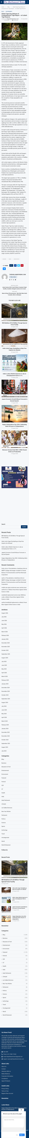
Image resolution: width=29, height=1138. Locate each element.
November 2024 (6, 691)
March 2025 (5, 676)
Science (4, 822)
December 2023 (6, 732)
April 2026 (4, 628)
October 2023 (5, 739)
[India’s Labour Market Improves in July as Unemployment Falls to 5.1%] (14, 363)
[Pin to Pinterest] (22, 265)
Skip (17, 1134)
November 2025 (6, 646)
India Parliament (6, 800)
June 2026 (4, 620)
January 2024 (5, 728)
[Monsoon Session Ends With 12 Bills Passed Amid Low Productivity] (14, 439)
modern (4, 259)
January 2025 (5, 684)
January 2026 (5, 639)
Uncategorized (5, 837)
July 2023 (4, 751)
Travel (3, 834)
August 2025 (5, 657)
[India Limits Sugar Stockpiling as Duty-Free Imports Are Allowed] (14, 337)
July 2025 (4, 661)
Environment (5, 774)
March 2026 (5, 631)
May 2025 (4, 669)
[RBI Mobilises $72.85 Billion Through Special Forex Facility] (14, 312)
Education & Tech (6, 766)
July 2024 (4, 706)
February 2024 (5, 725)
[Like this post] (11, 265)
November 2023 (6, 736)
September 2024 (6, 698)
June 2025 (4, 665)
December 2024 (6, 687)
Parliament (4, 815)
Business (4, 763)
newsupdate (16, 259)
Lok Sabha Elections (7, 807)
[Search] (27, 2)
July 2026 (4, 617)
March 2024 (5, 721)
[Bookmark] (25, 305)
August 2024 (5, 702)
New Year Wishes (6, 811)
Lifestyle (4, 804)
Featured (4, 778)
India (3, 796)
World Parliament (6, 845)
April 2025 (4, 672)
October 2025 (5, 650)
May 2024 (4, 713)
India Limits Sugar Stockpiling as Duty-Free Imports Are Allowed (19, 888)
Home (3, 7)
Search (3, 524)
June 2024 (4, 710)
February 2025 (5, 680)
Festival (4, 781)
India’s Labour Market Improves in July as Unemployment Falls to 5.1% (19, 899)
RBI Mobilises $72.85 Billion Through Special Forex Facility (13, 880)
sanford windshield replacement (10, 602)
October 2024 (5, 695)
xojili (3, 578)
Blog (8, 7)
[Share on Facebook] (15, 265)
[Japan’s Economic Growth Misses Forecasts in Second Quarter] (14, 388)
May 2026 (4, 624)
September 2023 (6, 743)
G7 (2, 789)
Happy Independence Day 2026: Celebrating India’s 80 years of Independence (19, 918)
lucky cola (4, 568)
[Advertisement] (14, 505)
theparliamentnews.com (13, 18)
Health (3, 793)
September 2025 (6, 654)
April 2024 (4, 717)
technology (4, 830)
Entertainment (5, 770)
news (10, 259)
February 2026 (5, 635)
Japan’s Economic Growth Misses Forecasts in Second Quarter (19, 907)
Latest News (5, 1105)
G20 (3, 785)
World (3, 841)
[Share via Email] (4, 268)
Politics (3, 819)
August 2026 (5, 613)
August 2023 (5, 747)
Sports (3, 826)
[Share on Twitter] (18, 265)
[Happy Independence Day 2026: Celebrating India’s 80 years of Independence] (14, 413)
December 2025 (6, 643)
